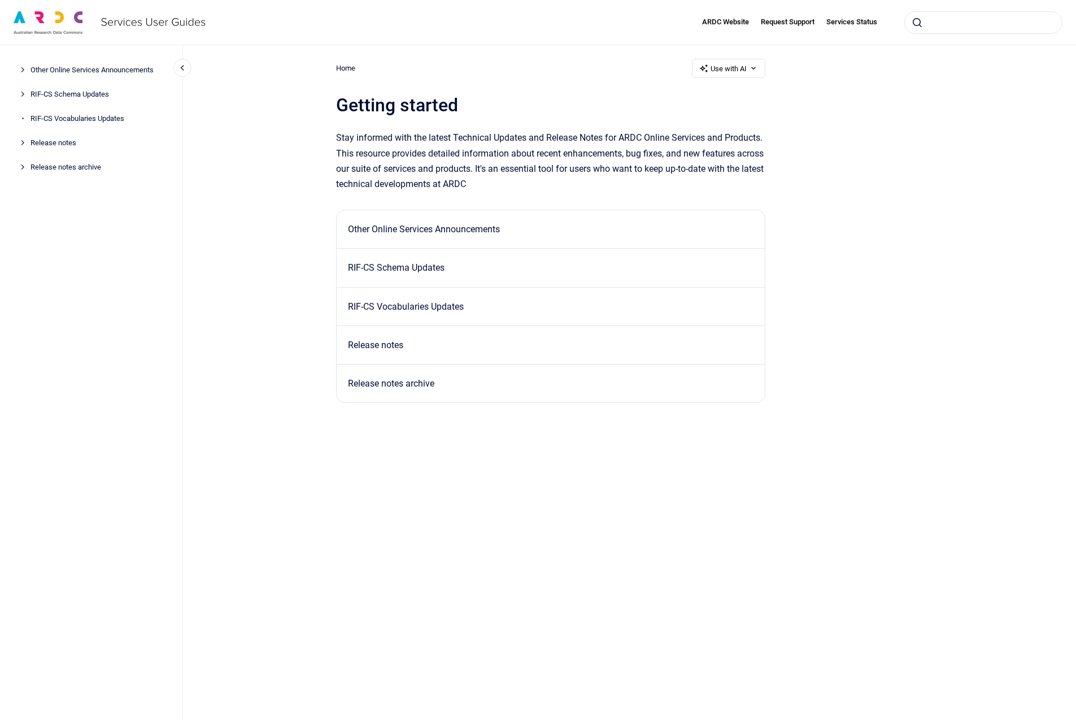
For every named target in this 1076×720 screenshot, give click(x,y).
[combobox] (983, 22)
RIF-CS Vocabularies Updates (77, 118)
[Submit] (917, 23)
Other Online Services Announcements (92, 70)
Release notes (53, 142)
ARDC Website (725, 22)
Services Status (851, 22)
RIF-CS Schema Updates (70, 94)
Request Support (787, 22)
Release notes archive (66, 167)
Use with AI (729, 68)
